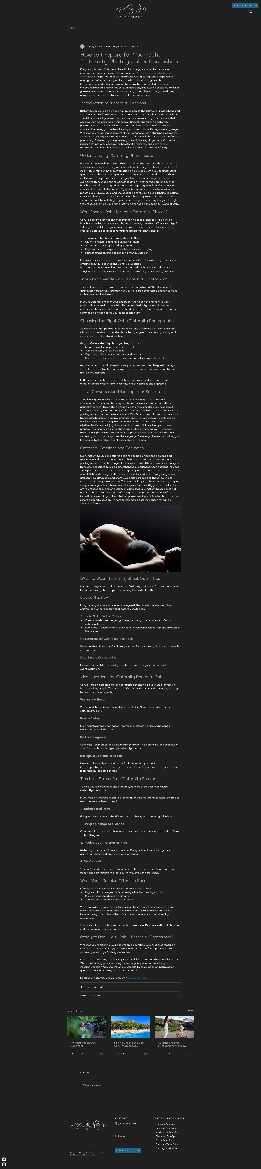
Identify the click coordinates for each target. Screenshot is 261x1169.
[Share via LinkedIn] (95, 987)
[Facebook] (4, 1159)
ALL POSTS (73, 28)
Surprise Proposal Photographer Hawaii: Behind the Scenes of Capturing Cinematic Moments (171, 1044)
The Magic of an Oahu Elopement (83, 1044)
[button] (250, 12)
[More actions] (179, 46)
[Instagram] (4, 1164)
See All (191, 1010)
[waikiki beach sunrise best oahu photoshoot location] (130, 1027)
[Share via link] (101, 987)
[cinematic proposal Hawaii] (174, 1027)
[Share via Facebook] (81, 987)
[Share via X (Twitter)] (88, 987)
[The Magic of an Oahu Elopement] (86, 1027)
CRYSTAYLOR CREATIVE (83, 1155)
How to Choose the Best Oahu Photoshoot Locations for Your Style (129, 1044)
